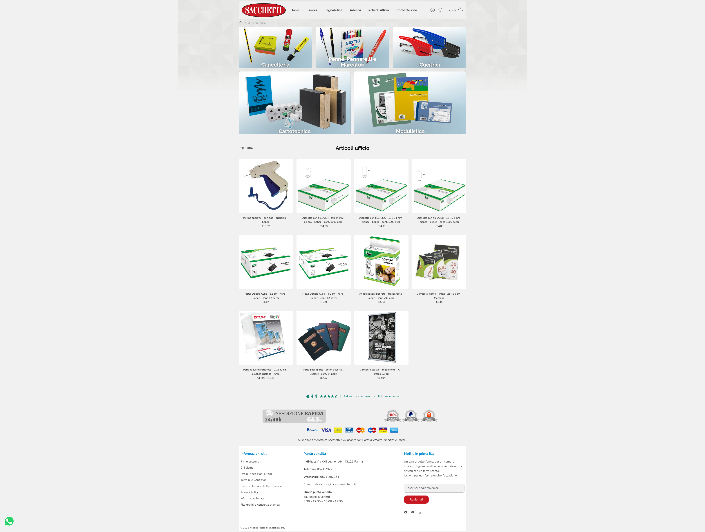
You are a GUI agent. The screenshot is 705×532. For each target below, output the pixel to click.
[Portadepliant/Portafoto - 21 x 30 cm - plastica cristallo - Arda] (266, 338)
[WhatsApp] (420, 512)
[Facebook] (405, 512)
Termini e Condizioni (254, 480)
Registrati (416, 500)
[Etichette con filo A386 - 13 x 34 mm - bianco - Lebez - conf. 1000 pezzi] (381, 186)
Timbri (312, 10)
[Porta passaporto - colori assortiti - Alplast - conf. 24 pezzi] (324, 338)
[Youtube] (412, 512)
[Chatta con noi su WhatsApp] (9, 522)
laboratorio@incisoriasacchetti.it (335, 484)
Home (295, 10)
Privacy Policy (249, 492)
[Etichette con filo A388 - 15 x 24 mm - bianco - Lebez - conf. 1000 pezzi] (439, 186)
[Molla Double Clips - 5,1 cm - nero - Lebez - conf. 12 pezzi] (266, 262)
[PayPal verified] (411, 421)
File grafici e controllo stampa (260, 505)
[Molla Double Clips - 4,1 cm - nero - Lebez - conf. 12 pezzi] (324, 262)
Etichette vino (406, 10)
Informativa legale (252, 498)
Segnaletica (333, 10)
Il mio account (250, 462)
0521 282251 (329, 477)
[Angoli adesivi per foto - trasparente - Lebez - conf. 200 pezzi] (381, 262)
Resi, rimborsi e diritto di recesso (262, 486)
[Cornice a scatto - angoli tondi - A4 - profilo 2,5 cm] (381, 338)
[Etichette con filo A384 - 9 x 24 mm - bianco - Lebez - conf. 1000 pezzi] (324, 186)
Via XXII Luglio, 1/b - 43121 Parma (340, 462)
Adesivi (355, 10)
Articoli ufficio (378, 10)
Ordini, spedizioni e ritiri (256, 474)
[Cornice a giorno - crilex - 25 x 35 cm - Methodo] (439, 262)
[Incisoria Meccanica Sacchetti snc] (264, 10)
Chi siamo (247, 468)
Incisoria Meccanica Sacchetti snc (267, 527)
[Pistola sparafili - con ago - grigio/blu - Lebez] (266, 186)
